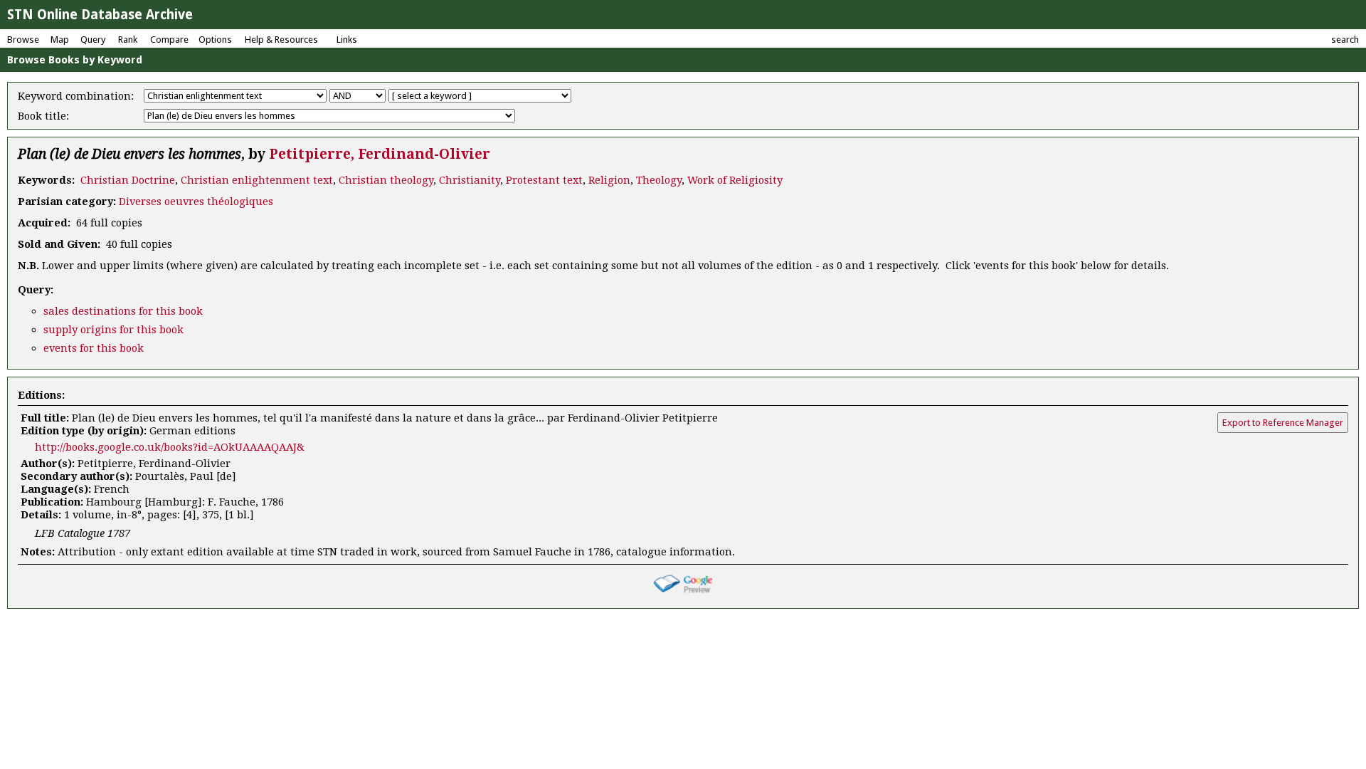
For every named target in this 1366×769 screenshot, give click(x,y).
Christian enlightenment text (257, 180)
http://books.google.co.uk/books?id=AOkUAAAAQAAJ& (170, 447)
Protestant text (544, 180)
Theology (659, 180)
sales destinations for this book (123, 311)
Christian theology (386, 180)
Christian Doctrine (127, 180)
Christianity (469, 180)
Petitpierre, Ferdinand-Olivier (379, 154)
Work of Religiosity (735, 180)
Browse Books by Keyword (74, 59)
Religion (609, 180)
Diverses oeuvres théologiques (196, 201)
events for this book (93, 348)
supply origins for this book (113, 329)
